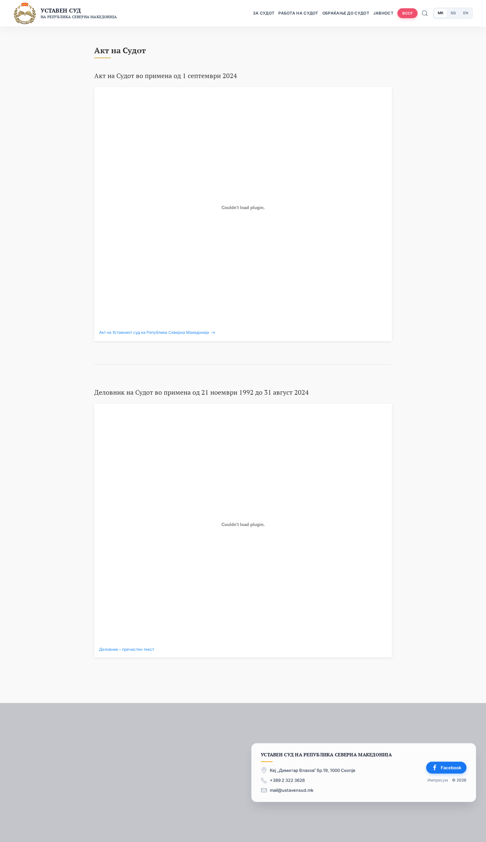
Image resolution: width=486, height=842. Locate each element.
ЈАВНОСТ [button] (383, 13)
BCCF (407, 13)
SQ (453, 13)
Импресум (437, 780)
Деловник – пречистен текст (126, 649)
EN (465, 13)
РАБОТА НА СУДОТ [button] (298, 13)
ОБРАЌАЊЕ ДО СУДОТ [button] (345, 13)
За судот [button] (263, 13)
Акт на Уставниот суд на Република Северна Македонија (154, 332)
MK (440, 13)
